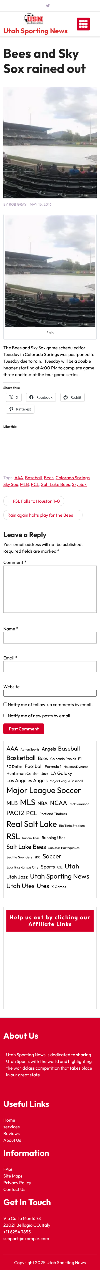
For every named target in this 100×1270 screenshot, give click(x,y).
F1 (80, 758)
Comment (14, 562)
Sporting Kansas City (22, 867)
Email (10, 658)
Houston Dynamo (76, 767)
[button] (50, 271)
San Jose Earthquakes (63, 848)
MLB (24, 484)
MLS (27, 802)
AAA (18, 477)
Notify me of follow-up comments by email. (50, 704)
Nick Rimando (79, 804)
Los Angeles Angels (27, 780)
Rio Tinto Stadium (72, 825)
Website (11, 686)
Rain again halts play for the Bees (40, 515)
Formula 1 (53, 766)
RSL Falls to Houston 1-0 (36, 501)
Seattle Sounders (19, 857)
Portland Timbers (53, 813)
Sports (48, 866)
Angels (49, 749)
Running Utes (53, 837)
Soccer (51, 856)
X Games (58, 886)
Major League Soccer (43, 790)
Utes (43, 886)
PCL (35, 484)
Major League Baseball (66, 781)
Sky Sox (79, 484)
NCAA (58, 803)
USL (59, 867)
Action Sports (30, 749)
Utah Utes (20, 886)
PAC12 (15, 813)
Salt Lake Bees (55, 484)
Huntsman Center (22, 773)
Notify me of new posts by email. (40, 715)
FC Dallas (14, 766)
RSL (13, 836)
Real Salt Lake (31, 824)
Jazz (44, 773)
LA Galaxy (61, 773)
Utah (72, 866)
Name (10, 629)
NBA (43, 803)
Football (33, 766)
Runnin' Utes (30, 838)
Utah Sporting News (35, 30)
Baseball (33, 477)
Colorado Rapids (63, 758)
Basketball (21, 758)
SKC (37, 857)
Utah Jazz (17, 877)
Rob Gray (18, 204)
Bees (49, 477)
